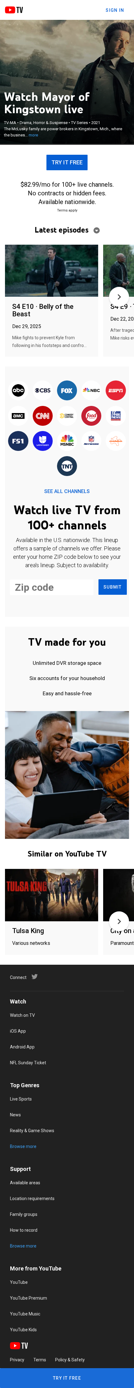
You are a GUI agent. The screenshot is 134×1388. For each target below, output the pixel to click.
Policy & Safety (70, 1359)
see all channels (67, 491)
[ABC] (18, 390)
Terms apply (67, 210)
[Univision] (43, 441)
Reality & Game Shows (32, 1130)
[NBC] (91, 390)
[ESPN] (115, 390)
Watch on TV (22, 1015)
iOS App (18, 1031)
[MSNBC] (67, 441)
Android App (22, 1046)
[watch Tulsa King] (51, 895)
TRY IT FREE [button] (67, 162)
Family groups (23, 1214)
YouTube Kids (23, 1329)
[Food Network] (91, 416)
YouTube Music (25, 1313)
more (33, 135)
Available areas (25, 1182)
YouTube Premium (28, 1298)
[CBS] (43, 390)
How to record (23, 1230)
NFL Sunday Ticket (28, 1062)
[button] (119, 297)
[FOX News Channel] (115, 416)
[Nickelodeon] (115, 441)
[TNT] (67, 466)
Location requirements (32, 1198)
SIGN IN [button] (115, 10)
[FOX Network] (67, 390)
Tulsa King (28, 931)
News (15, 1114)
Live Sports (21, 1099)
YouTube (19, 1282)
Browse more (23, 1146)
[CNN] (43, 416)
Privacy (17, 1359)
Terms (39, 1359)
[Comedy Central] (67, 416)
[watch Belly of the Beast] (51, 271)
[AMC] (18, 416)
